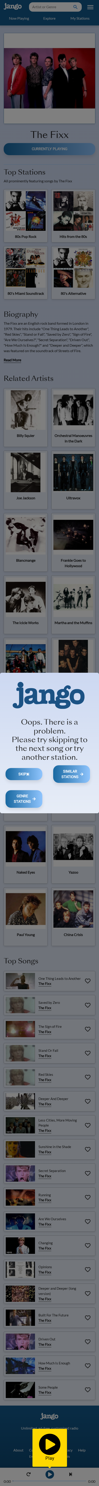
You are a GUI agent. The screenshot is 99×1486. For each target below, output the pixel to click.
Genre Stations (22, 799)
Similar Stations (70, 774)
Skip (22, 774)
